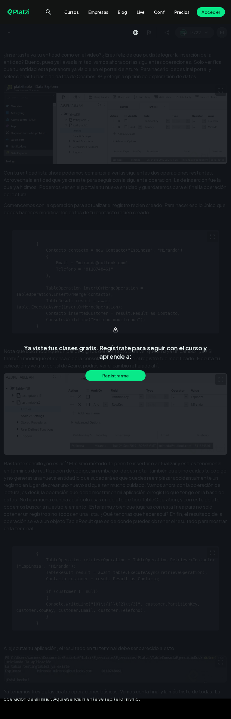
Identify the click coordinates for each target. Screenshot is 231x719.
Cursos (71, 12)
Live (141, 12)
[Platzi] (19, 12)
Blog (122, 12)
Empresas (98, 12)
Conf (159, 12)
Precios (181, 12)
